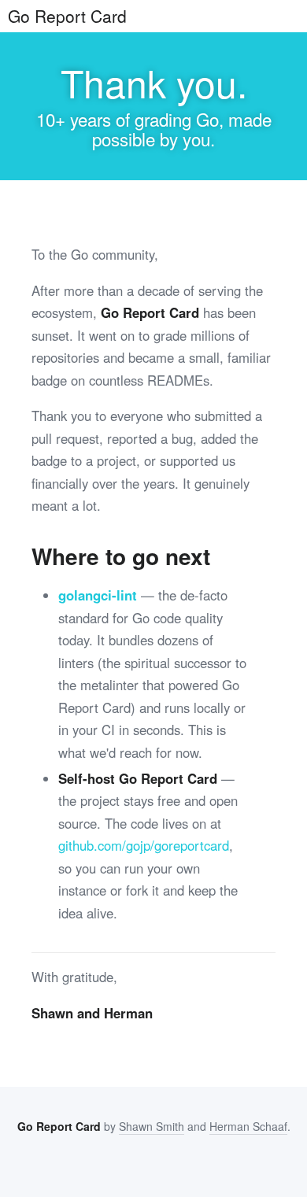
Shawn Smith (151, 1126)
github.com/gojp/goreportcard (143, 845)
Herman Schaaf (248, 1126)
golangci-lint (97, 595)
